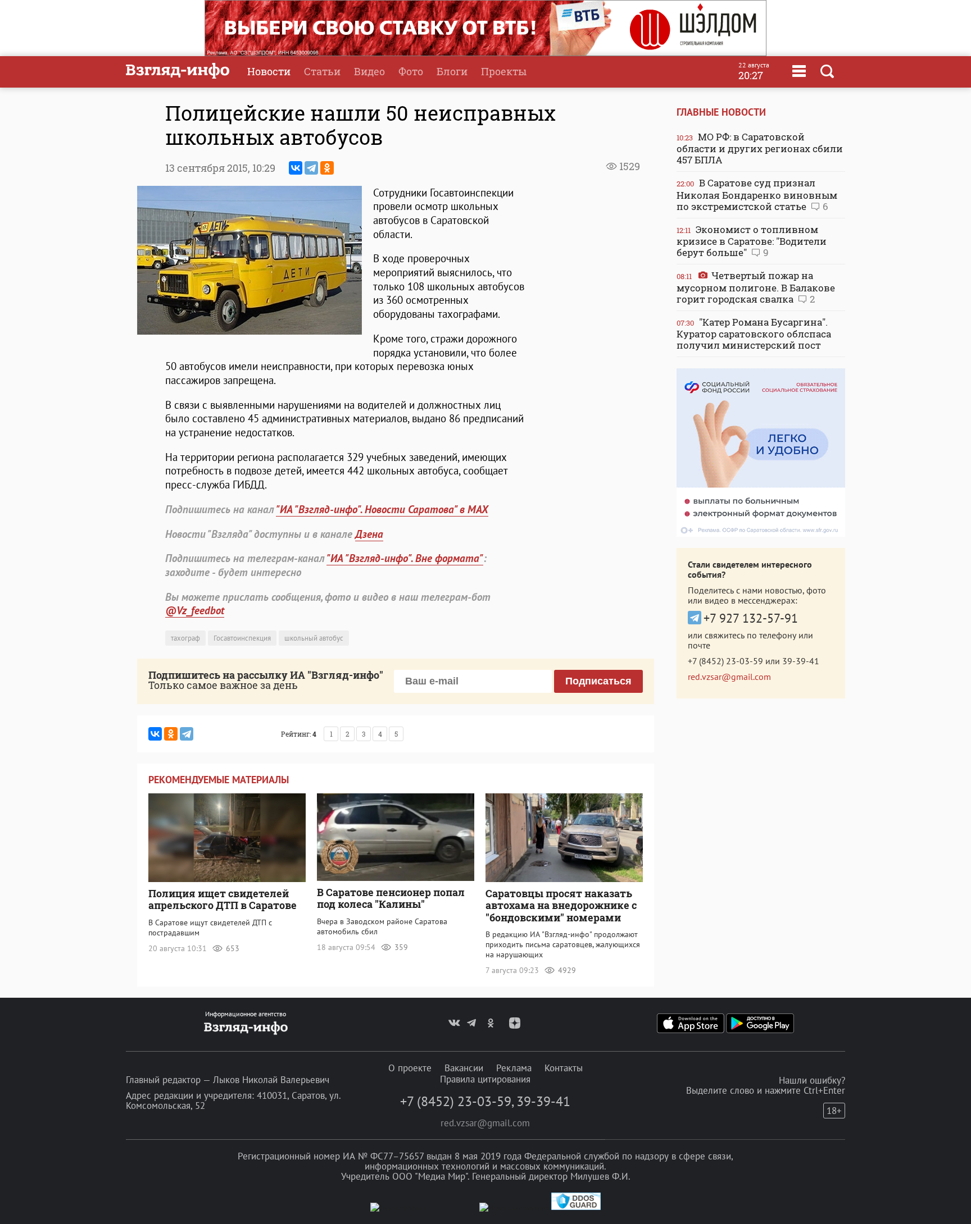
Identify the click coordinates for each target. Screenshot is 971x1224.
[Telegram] (311, 168)
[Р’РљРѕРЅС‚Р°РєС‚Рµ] (295, 168)
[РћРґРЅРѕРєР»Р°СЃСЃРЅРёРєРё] (327, 168)
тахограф (185, 638)
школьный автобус (313, 638)
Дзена (369, 534)
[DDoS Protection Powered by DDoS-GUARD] (576, 1207)
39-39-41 (800, 660)
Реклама (514, 1068)
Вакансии (463, 1068)
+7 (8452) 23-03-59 (725, 660)
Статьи (322, 71)
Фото (410, 71)
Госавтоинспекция (242, 638)
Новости (269, 71)
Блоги (452, 71)
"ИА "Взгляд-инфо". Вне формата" (404, 558)
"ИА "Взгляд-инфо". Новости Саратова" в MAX (382, 509)
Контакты (564, 1068)
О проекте (410, 1068)
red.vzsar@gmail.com (729, 676)
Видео (369, 71)
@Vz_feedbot (194, 610)
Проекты (504, 71)
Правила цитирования (485, 1079)
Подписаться (598, 681)
